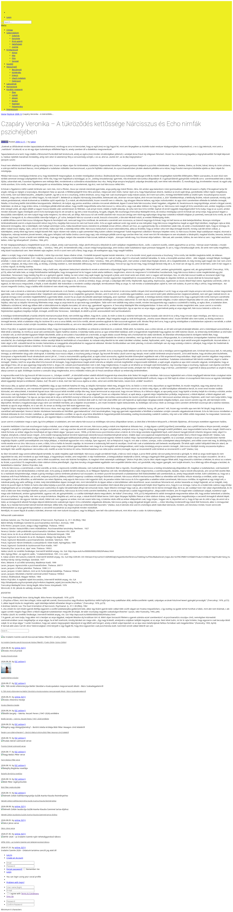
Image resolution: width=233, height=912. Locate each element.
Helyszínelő (11, 67)
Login (8, 17)
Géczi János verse (8, 828)
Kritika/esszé (12, 49)
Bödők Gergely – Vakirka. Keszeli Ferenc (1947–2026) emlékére (25, 719)
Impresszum (12, 109)
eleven (15, 98)
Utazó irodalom (19, 78)
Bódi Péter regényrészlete (10, 787)
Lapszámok (11, 84)
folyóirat (10, 114)
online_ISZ (19, 648)
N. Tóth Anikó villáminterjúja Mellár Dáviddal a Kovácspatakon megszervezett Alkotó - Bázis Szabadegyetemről (43, 691)
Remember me (33, 869)
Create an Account (14, 858)
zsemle (15, 47)
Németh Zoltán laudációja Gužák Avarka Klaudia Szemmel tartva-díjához (29, 815)
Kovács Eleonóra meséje (10, 705)
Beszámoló (17, 69)
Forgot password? (14, 869)
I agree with (15, 893)
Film (14, 58)
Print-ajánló (17, 41)
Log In (9, 855)
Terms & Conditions (30, 893)
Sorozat (15, 61)
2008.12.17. (20, 141)
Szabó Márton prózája (9, 678)
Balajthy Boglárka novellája (11, 774)
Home (3, 114)
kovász (15, 101)
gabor (33, 141)
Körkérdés (16, 72)
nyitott (15, 95)
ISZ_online (19, 661)
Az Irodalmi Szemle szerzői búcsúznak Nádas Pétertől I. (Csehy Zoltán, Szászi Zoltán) (33, 642)
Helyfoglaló (17, 44)
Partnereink (11, 86)
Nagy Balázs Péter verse (10, 760)
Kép (13, 55)
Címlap (9, 30)
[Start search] (2, 22)
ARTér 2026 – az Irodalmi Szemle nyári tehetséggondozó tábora (25, 842)
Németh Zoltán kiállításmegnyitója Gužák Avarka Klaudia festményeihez (28, 801)
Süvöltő (9, 64)
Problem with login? (15, 882)
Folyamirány (17, 106)
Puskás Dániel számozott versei (13, 746)
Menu (3, 25)
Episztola (16, 38)
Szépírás (16, 35)
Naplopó (16, 103)
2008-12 (18, 114)
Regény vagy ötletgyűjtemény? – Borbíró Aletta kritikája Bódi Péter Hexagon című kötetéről (35, 732)
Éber (14, 92)
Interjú (15, 75)
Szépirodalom (12, 32)
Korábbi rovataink (14, 89)
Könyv (14, 52)
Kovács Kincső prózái (9, 656)
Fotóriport (16, 81)
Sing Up (10, 896)
